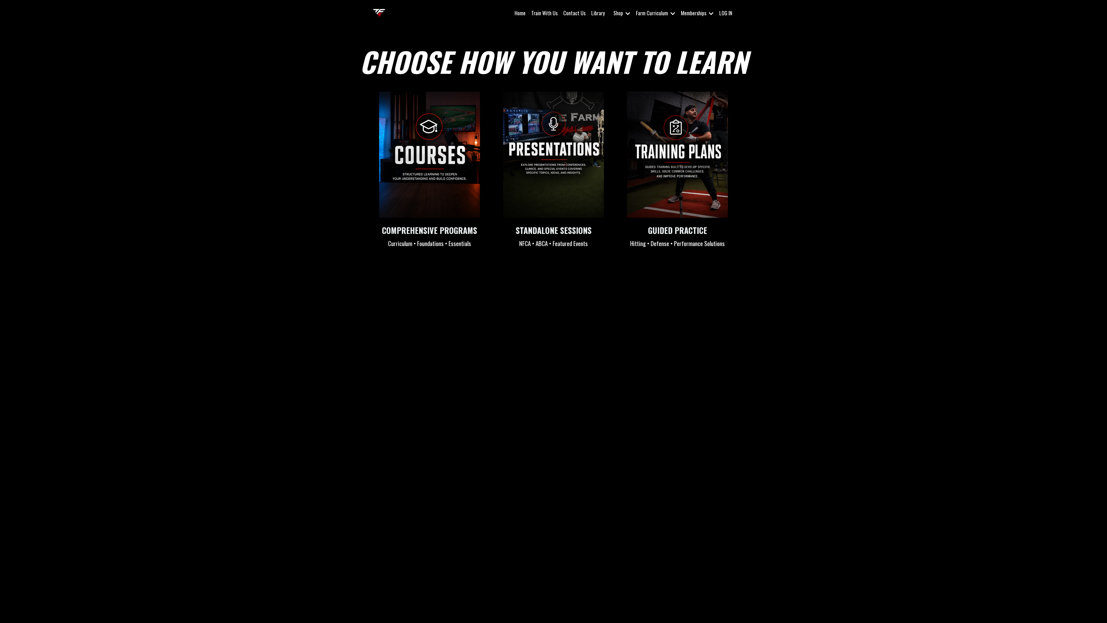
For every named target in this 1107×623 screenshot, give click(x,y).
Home (520, 13)
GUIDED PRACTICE (677, 230)
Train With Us (544, 13)
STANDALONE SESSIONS (554, 230)
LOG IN (725, 13)
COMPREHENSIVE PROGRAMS (429, 230)
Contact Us (574, 13)
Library (598, 13)
